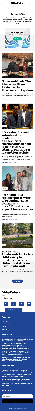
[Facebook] (6, 304)
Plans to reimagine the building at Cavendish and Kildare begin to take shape (17, 371)
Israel (4, 126)
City (4, 245)
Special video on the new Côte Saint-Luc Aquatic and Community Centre (16, 375)
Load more (17, 281)
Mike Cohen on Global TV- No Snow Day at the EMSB (17, 384)
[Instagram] (13, 304)
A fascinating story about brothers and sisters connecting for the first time (16, 380)
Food (4, 75)
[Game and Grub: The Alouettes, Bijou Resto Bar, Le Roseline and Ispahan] (17, 65)
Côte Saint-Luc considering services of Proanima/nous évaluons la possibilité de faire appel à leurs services (17, 202)
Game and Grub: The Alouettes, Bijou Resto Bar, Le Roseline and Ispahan (17, 86)
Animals (5, 188)
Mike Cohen (5, 100)
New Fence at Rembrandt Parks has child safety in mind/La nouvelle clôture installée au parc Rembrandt (17, 259)
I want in (17, 401)
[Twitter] (21, 304)
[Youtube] (29, 304)
